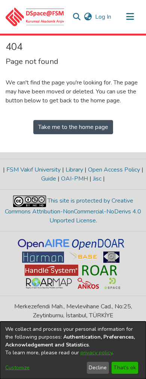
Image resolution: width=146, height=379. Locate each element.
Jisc (97, 179)
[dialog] (73, 350)
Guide (49, 179)
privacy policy (96, 352)
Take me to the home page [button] (73, 127)
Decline (98, 367)
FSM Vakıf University (33, 170)
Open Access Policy (114, 170)
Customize (17, 367)
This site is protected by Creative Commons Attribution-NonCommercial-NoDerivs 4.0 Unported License (73, 211)
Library (74, 170)
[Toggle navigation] (129, 17)
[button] (35, 16)
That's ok (124, 367)
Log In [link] (103, 17)
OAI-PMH (74, 179)
